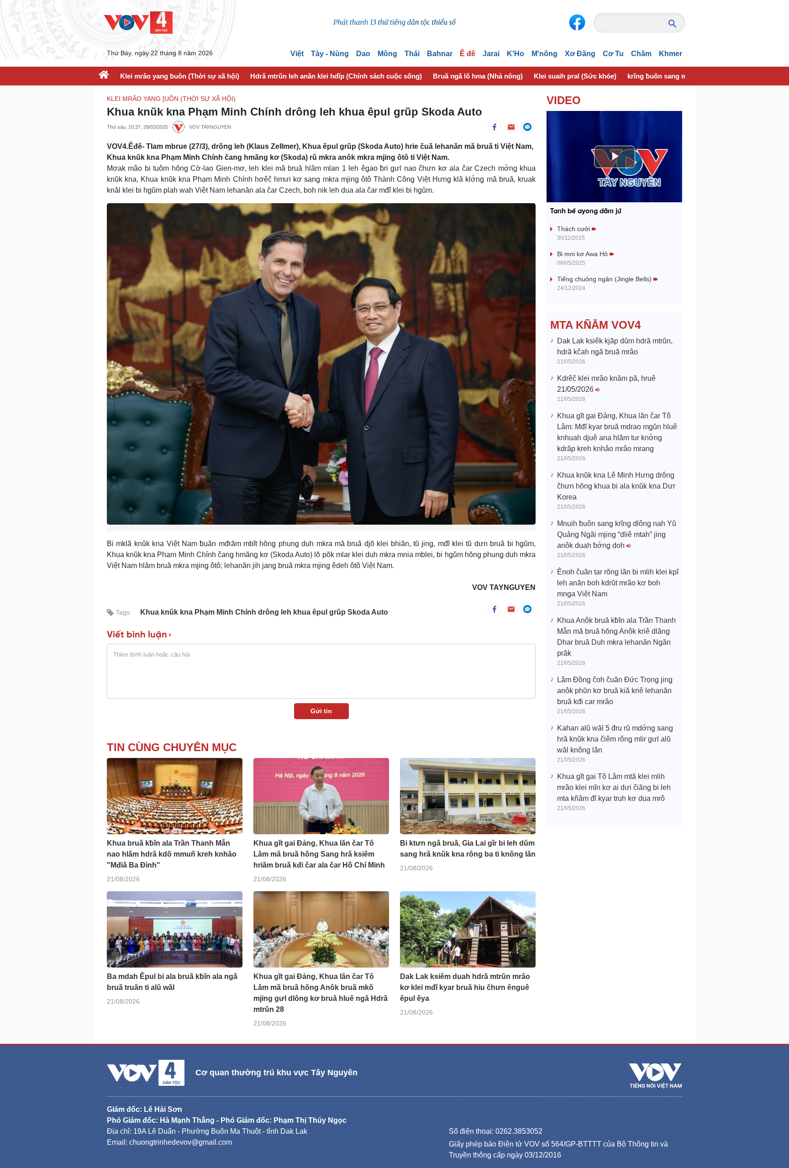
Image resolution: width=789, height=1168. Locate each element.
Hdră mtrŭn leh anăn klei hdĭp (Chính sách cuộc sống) (336, 76)
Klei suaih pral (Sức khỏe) (575, 76)
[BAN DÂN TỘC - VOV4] (138, 22)
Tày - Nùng (330, 54)
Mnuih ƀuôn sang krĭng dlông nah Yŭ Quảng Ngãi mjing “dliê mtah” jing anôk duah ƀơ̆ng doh (616, 534)
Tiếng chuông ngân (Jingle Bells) (605, 279)
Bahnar (439, 54)
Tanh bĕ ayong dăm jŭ (585, 211)
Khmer (670, 54)
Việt (297, 54)
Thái (412, 54)
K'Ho (515, 54)
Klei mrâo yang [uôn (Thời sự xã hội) (171, 98)
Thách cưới (574, 228)
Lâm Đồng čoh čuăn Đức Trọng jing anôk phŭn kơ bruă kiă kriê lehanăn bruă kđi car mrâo (615, 690)
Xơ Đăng (580, 54)
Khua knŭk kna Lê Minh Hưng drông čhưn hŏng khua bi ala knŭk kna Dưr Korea (616, 486)
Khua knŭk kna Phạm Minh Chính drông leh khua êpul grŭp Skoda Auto (264, 612)
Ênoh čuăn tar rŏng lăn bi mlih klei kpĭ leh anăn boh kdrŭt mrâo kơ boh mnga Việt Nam (618, 583)
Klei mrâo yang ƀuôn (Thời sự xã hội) (179, 76)
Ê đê (467, 54)
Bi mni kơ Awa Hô (583, 254)
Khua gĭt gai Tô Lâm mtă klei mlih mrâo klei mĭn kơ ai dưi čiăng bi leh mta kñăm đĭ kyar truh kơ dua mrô (614, 787)
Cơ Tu (613, 54)
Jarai (491, 54)
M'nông (544, 54)
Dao (363, 54)
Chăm (641, 54)
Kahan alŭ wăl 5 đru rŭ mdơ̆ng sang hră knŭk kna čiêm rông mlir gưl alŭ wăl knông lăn (615, 739)
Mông (387, 54)
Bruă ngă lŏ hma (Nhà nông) (478, 76)
